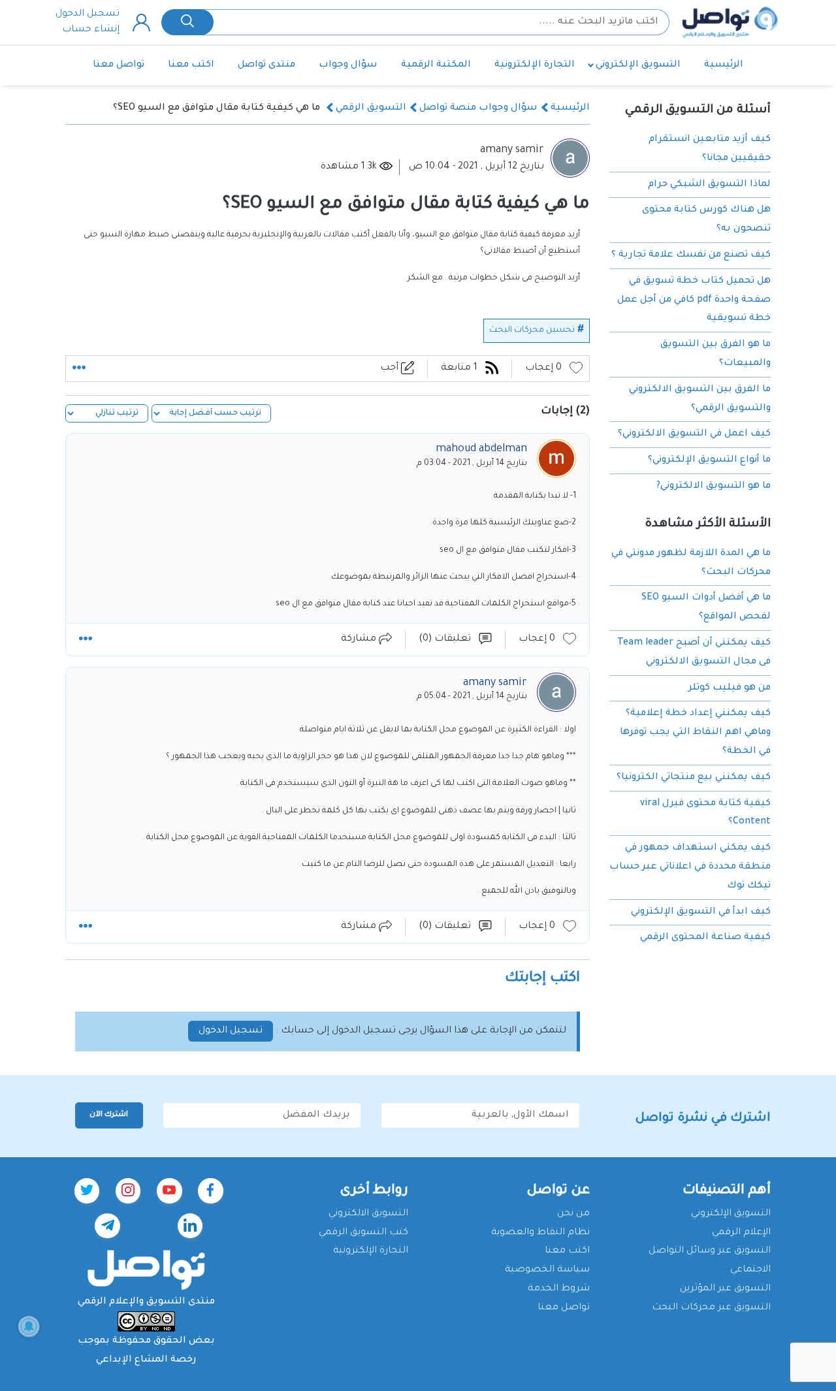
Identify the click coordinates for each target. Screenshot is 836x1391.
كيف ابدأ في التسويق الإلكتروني (701, 911)
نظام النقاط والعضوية (540, 1233)
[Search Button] (187, 22)
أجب (390, 368)
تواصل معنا (118, 65)
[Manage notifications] (28, 1326)
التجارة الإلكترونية (534, 65)
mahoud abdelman (481, 449)
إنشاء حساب (91, 30)
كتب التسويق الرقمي (363, 1233)
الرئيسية (723, 65)
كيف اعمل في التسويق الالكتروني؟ (694, 434)
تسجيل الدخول (88, 14)
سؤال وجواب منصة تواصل (478, 108)
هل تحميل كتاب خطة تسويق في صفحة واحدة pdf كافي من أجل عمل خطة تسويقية (694, 300)
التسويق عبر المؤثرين (725, 1289)
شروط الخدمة (559, 1289)
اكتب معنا (191, 65)
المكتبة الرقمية (436, 65)
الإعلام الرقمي (741, 1233)
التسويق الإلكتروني (638, 65)
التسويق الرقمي (371, 108)
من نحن (573, 1214)
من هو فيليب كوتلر (729, 687)
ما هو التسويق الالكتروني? (713, 486)
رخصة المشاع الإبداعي (146, 1360)
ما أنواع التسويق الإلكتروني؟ (709, 460)
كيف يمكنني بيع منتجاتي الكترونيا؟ (694, 778)
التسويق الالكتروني (368, 1214)
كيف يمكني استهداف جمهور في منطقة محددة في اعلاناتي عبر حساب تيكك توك (690, 867)
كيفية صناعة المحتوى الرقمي (705, 938)
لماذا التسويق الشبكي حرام (709, 184)
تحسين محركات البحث (532, 330)
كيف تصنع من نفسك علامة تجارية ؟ (691, 255)
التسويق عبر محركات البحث (711, 1308)
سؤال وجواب (348, 65)
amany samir (512, 150)
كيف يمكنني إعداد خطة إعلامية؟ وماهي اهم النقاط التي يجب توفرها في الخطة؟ (695, 733)
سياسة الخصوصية (547, 1270)
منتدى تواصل (266, 65)
